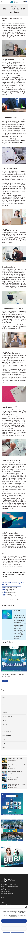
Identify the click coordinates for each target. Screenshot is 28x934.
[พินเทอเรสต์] (15, 600)
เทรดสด (4, 747)
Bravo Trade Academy (20, 23)
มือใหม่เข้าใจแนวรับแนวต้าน (15, 771)
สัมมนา (4, 739)
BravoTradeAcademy (10, 589)
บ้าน (12, 6)
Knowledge (5, 701)
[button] (26, 907)
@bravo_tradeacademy (11, 592)
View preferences (14, 929)
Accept (14, 921)
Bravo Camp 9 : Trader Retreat (15, 758)
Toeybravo (8, 594)
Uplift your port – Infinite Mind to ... (16, 777)
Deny (14, 925)
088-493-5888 (7, 891)
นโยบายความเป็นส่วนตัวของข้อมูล (17, 932)
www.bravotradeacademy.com (13, 595)
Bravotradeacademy (11, 590)
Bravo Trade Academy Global (14, 586)
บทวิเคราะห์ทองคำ (7, 731)
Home (2, 897)
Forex (15, 6)
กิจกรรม (4, 720)
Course (2, 902)
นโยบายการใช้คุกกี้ (6, 932)
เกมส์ (4, 743)
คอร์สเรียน (5, 724)
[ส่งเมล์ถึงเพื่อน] (17, 600)
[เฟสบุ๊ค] (12, 600)
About (2, 900)
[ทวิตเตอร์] (10, 600)
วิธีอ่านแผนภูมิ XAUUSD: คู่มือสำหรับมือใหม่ (13, 674)
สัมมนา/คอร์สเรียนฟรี (6, 905)
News (4, 708)
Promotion (5, 712)
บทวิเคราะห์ (5, 728)
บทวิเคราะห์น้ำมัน (7, 735)
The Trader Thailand (7, 716)
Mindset (4, 704)
